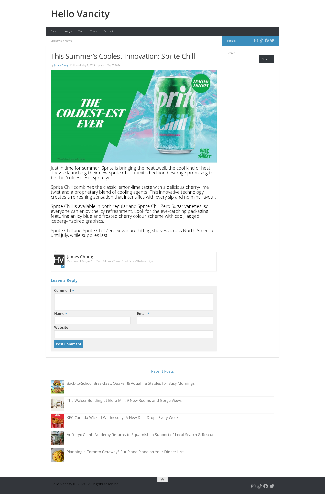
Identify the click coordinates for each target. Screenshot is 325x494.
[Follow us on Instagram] (256, 40)
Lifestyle (67, 31)
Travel (94, 31)
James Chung (61, 65)
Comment (64, 290)
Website (61, 327)
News (68, 41)
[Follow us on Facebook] (267, 40)
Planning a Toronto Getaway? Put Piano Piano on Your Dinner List (125, 451)
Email (143, 313)
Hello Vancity (80, 13)
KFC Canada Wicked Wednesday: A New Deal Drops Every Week (122, 417)
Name (60, 313)
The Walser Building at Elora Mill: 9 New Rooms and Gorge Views (124, 400)
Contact (108, 31)
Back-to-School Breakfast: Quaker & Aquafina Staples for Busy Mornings (131, 383)
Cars (53, 31)
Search (231, 53)
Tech (81, 31)
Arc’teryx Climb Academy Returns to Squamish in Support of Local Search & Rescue (140, 434)
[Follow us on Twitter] (272, 40)
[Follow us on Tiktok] (261, 40)
